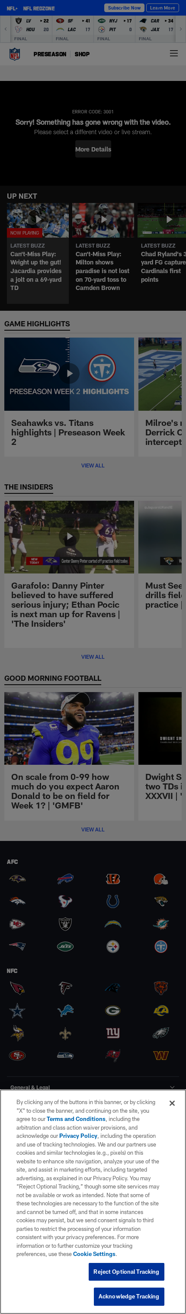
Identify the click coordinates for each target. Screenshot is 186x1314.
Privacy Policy (78, 1135)
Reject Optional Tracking (126, 1271)
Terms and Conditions (76, 1118)
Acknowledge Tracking (129, 1296)
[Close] (172, 1103)
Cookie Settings (94, 1253)
